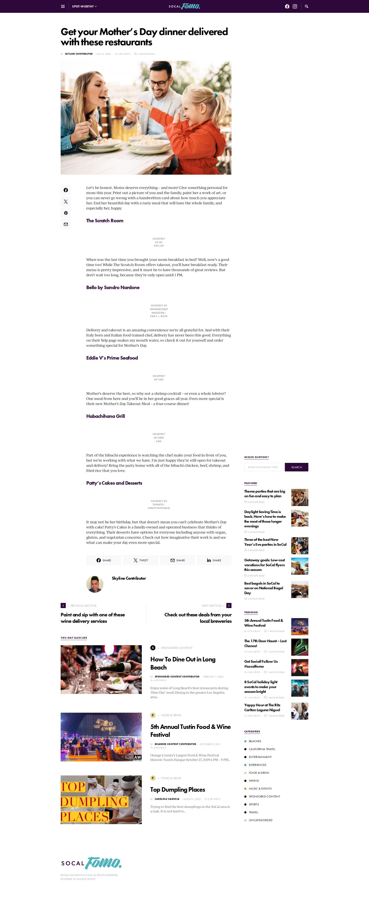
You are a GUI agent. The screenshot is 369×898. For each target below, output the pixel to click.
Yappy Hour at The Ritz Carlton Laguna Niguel (262, 707)
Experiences (257, 765)
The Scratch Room (104, 220)
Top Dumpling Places (177, 789)
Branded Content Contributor (175, 744)
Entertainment (260, 757)
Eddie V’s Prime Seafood (112, 357)
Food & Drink (259, 773)
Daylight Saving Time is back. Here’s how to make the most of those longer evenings (265, 519)
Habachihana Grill (105, 416)
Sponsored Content (264, 796)
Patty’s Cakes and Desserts (114, 483)
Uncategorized (261, 820)
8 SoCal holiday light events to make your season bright (260, 686)
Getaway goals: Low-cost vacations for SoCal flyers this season (264, 564)
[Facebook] (287, 6)
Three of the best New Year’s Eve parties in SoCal (265, 542)
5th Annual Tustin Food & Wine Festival (190, 731)
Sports (254, 804)
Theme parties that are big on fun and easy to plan (264, 494)
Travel (253, 812)
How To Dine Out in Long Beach (182, 663)
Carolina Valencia (167, 798)
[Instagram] (295, 6)
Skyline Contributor (79, 53)
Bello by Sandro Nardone (112, 287)
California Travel (262, 749)
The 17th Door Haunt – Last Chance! (265, 643)
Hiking (254, 780)
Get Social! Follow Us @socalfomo (261, 664)
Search (296, 467)
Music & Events (260, 788)
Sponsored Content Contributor (177, 676)
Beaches (255, 741)
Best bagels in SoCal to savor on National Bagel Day (263, 588)
